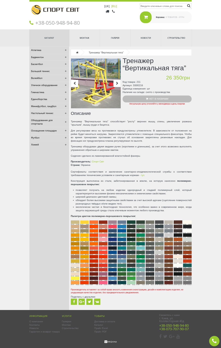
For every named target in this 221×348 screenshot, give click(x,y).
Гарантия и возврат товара (44, 331)
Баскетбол (37, 64)
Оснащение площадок (44, 130)
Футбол (35, 137)
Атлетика (36, 50)
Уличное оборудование (44, 85)
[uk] (107, 6)
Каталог (49, 37)
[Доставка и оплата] (108, 11)
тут (142, 175)
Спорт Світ (98, 161)
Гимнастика (37, 92)
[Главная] (55, 17)
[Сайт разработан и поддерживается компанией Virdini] (110, 342)
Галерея (115, 37)
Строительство (176, 37)
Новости (146, 37)
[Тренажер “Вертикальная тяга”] (96, 83)
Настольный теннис (42, 113)
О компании (36, 321)
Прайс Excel (101, 328)
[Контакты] (113, 11)
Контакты (34, 324)
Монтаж (84, 37)
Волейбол (36, 78)
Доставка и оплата (104, 321)
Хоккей (35, 144)
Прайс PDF (100, 331)
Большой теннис (40, 71)
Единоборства (39, 99)
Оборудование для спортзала (42, 122)
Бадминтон (37, 57)
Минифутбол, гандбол (43, 106)
